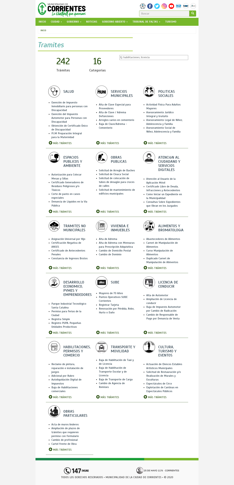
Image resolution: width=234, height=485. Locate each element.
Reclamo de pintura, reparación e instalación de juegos (67, 368)
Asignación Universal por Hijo (68, 239)
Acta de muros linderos (65, 424)
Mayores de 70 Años (111, 293)
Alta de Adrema (108, 239)
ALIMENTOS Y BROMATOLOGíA (171, 227)
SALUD (68, 91)
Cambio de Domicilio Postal (115, 250)
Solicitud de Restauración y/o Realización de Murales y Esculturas (163, 375)
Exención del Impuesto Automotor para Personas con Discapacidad (69, 118)
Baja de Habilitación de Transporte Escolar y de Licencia (113, 371)
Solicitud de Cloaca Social (114, 174)
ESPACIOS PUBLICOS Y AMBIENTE (72, 161)
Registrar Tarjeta (109, 305)
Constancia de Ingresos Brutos (69, 258)
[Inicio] (63, 9)
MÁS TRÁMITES (62, 143)
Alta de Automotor (157, 295)
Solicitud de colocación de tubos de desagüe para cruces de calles (116, 182)
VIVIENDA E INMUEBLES (120, 227)
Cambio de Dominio (110, 254)
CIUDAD (55, 21)
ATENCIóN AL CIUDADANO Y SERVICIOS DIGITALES (169, 163)
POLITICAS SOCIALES (166, 93)
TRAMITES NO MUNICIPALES (74, 227)
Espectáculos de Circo (159, 383)
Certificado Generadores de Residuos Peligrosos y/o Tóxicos (67, 186)
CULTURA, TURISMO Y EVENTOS (167, 351)
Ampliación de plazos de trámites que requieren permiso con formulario (65, 432)
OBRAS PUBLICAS (119, 159)
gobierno (73, 21)
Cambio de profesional (64, 440)
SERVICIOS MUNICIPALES (122, 93)
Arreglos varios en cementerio (116, 120)
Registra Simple (60, 319)
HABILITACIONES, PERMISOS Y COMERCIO (77, 351)
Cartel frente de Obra (64, 444)
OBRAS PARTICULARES (75, 413)
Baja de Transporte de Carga (116, 379)
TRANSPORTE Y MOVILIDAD (123, 349)
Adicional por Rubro (62, 375)
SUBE (115, 282)
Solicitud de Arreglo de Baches (117, 170)
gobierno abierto (114, 21)
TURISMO (170, 21)
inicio (42, 21)
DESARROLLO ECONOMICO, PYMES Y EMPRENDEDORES (77, 288)
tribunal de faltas (145, 21)
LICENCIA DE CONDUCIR (168, 284)
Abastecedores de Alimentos (163, 239)
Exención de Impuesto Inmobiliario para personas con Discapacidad (69, 106)
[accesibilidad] (142, 6)
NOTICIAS (91, 21)
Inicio (43, 30)
